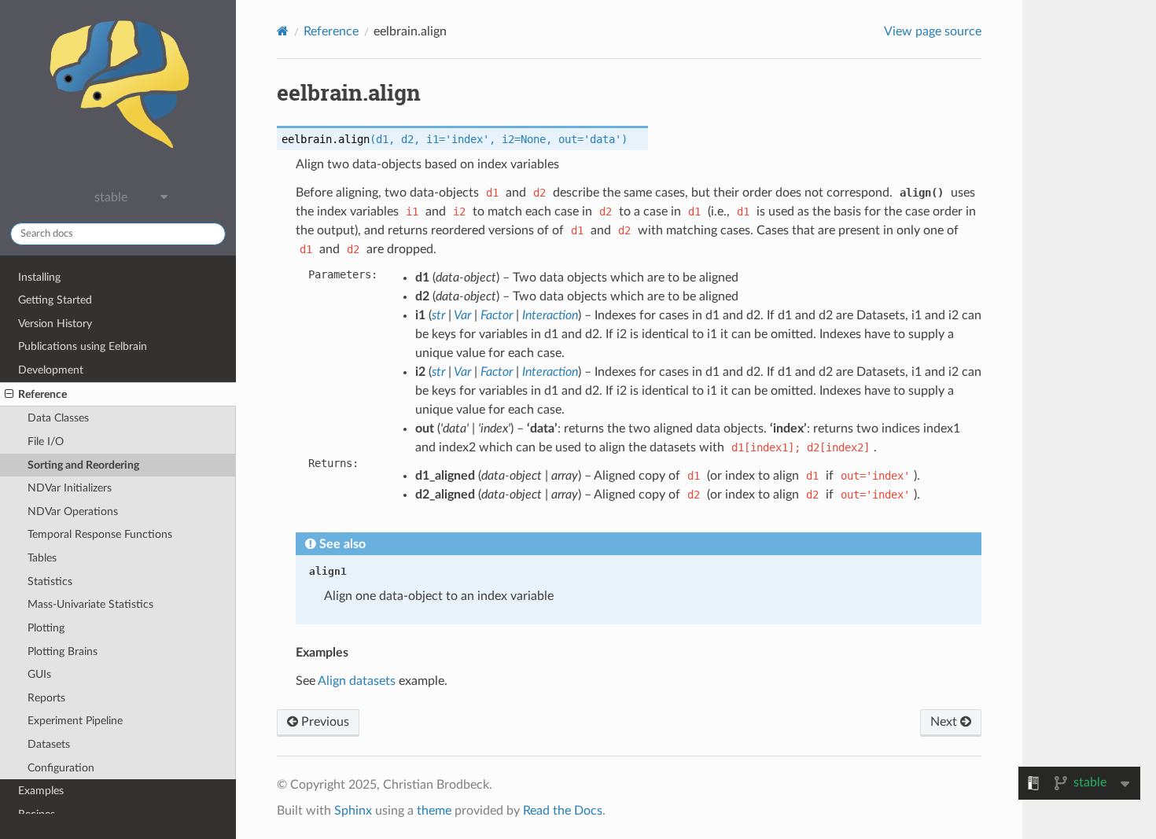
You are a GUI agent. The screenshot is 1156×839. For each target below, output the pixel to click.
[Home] (283, 31)
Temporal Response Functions (100, 534)
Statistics (50, 581)
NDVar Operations (73, 511)
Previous (323, 722)
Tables (42, 558)
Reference (42, 394)
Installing (39, 277)
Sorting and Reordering (83, 465)
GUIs (39, 674)
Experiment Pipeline (75, 721)
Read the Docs (562, 810)
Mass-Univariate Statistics (90, 604)
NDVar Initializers (70, 488)
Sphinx (353, 810)
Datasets (49, 744)
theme (434, 810)
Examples (41, 791)
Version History (55, 323)
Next (945, 722)
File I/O (46, 441)
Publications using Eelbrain (82, 346)
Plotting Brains (63, 651)
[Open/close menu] (9, 395)
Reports (46, 698)
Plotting (46, 628)
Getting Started (55, 300)
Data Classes (58, 418)
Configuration (61, 768)
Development (50, 370)
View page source (932, 31)
